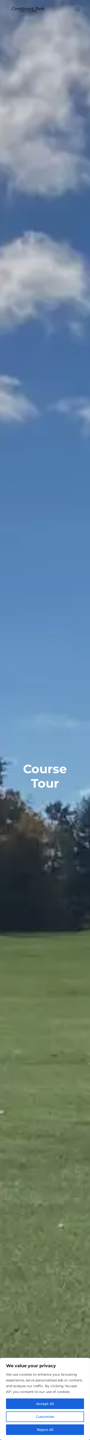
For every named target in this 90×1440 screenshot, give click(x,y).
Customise (45, 1417)
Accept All (45, 1404)
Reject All (45, 1430)
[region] (45, 1399)
